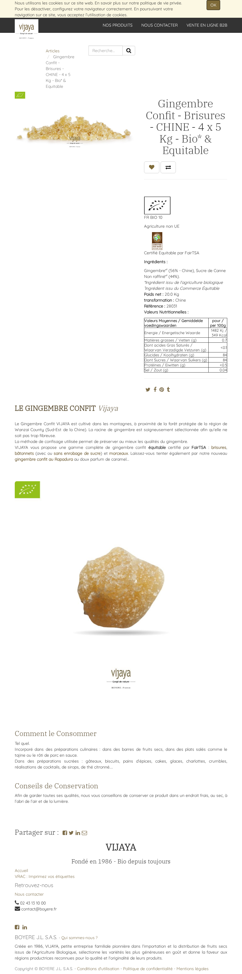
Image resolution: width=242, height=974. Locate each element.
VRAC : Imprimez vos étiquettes (45, 876)
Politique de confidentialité (148, 968)
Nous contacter (29, 894)
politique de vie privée (160, 3)
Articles (53, 51)
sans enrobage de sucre (77, 453)
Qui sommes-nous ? (79, 937)
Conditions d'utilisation (98, 968)
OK (213, 5)
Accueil (21, 870)
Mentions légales (192, 968)
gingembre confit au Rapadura (44, 459)
